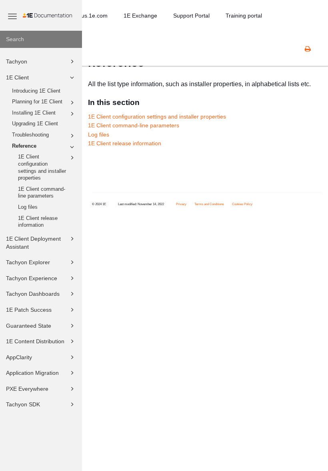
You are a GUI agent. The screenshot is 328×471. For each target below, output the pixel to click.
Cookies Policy (242, 204)
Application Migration (32, 373)
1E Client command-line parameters (41, 192)
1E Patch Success (29, 310)
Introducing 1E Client (36, 91)
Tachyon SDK (23, 404)
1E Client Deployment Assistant (33, 243)
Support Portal (191, 15)
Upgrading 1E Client (35, 124)
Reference (24, 146)
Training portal (244, 15)
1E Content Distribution (35, 341)
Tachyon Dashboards (33, 294)
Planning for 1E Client (37, 102)
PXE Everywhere (27, 389)
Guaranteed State (28, 326)
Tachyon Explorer (28, 262)
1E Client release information (38, 222)
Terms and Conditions (209, 204)
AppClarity (19, 357)
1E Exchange (140, 15)
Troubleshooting (30, 135)
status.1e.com (90, 15)
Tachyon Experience (31, 278)
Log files (28, 207)
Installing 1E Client (34, 113)
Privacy (181, 204)
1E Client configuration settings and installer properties (42, 167)
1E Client (17, 77)
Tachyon (16, 61)
